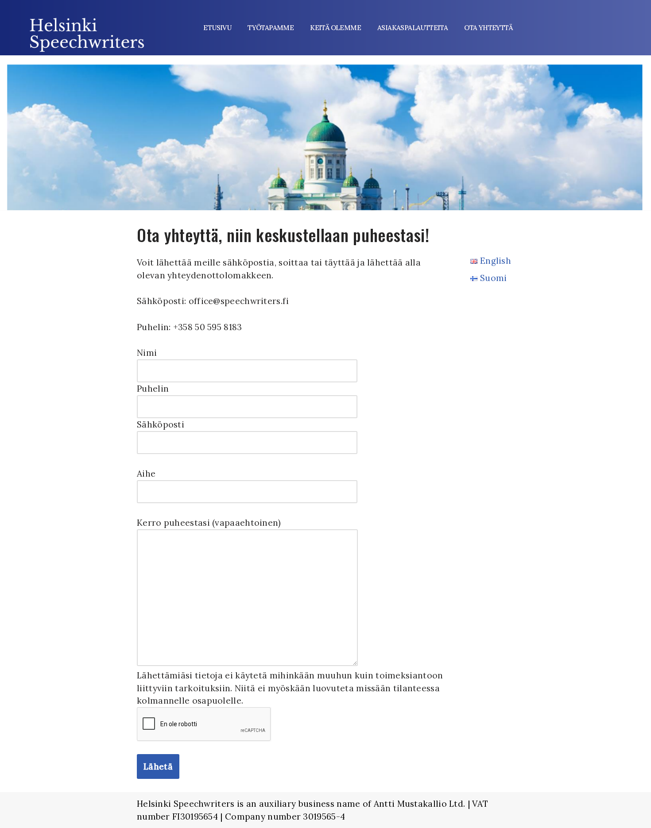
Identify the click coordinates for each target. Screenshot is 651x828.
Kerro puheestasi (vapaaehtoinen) (209, 522)
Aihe (146, 473)
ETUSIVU (217, 27)
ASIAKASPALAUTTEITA (412, 27)
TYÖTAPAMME (271, 27)
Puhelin (153, 388)
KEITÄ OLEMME (335, 27)
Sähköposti (160, 424)
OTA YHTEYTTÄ (488, 27)
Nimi (147, 352)
